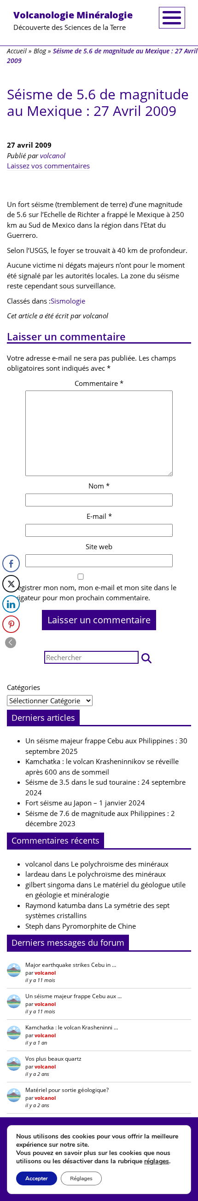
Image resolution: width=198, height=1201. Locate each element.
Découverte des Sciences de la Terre (73, 20)
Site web (99, 546)
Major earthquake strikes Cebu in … (70, 965)
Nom (99, 485)
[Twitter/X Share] (11, 583)
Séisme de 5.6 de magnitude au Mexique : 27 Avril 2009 (98, 102)
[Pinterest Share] (11, 624)
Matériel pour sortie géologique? (67, 1090)
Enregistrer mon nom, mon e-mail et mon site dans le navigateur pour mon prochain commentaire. (91, 593)
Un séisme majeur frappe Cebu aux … (73, 996)
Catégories (23, 687)
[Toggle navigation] (172, 18)
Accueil (17, 50)
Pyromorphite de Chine (99, 926)
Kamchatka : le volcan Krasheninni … (71, 1027)
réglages (156, 1161)
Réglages (81, 1178)
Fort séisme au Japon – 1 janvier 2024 (85, 802)
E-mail (99, 516)
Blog (40, 50)
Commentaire (99, 383)
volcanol (52, 155)
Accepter (36, 1178)
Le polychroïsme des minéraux (120, 863)
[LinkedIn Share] (11, 604)
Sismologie (68, 300)
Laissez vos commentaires (48, 165)
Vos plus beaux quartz (53, 1059)
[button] (146, 657)
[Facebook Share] (11, 563)
